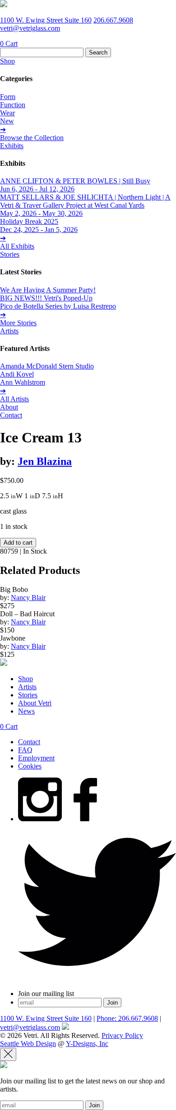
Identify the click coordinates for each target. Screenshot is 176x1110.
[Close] (8, 1054)
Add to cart (18, 542)
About (9, 407)
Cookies (30, 766)
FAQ (25, 750)
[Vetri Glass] (3, 5)
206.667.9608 (113, 20)
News (26, 711)
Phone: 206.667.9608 (127, 1018)
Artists (9, 331)
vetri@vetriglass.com (30, 28)
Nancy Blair (28, 597)
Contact (11, 415)
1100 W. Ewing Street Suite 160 (46, 20)
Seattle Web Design (28, 1043)
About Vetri (34, 703)
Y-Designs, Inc (87, 1043)
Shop (7, 61)
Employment (36, 758)
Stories (9, 254)
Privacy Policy (122, 1035)
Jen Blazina (45, 461)
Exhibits (11, 146)
